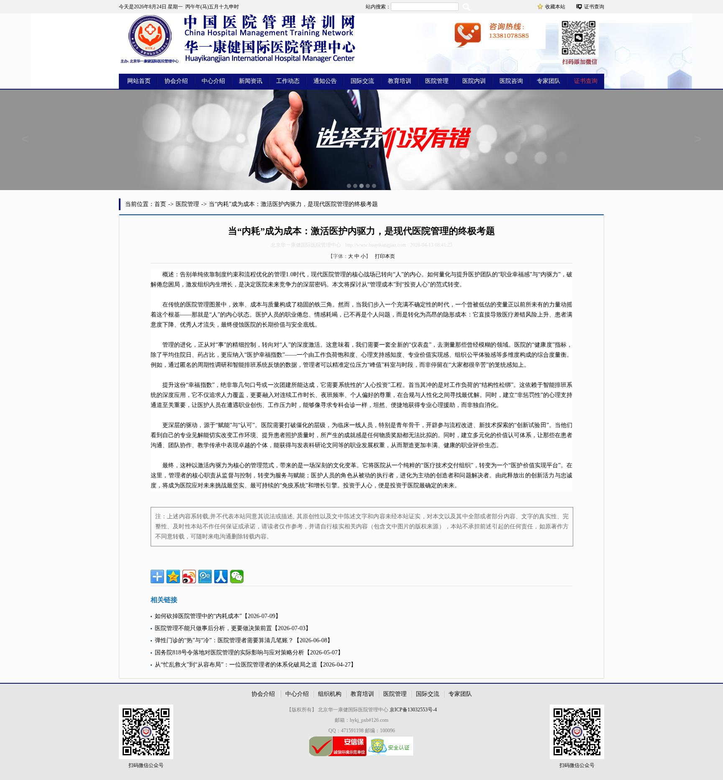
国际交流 (362, 81)
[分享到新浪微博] (189, 576)
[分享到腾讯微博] (205, 576)
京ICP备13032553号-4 (413, 710)
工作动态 (288, 81)
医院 (328, 274)
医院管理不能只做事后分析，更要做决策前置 (213, 628)
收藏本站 (555, 7)
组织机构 (329, 694)
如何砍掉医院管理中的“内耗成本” (198, 616)
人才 (197, 325)
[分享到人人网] (221, 576)
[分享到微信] (237, 576)
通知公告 (325, 81)
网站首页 (139, 81)
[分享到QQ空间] (173, 576)
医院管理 (437, 81)
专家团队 (548, 81)
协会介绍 (176, 81)
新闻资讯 (250, 81)
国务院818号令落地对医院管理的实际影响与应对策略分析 (229, 652)
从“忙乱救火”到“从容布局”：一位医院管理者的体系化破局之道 (236, 665)
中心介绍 (213, 81)
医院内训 (474, 81)
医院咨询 (511, 81)
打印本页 (385, 256)
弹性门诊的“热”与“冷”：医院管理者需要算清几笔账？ (224, 640)
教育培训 (399, 81)
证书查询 (594, 7)
